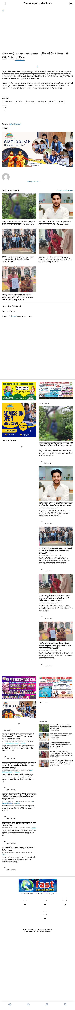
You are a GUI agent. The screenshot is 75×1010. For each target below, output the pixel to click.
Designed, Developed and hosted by (34, 931)
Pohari (16, 743)
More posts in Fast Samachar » (65, 190)
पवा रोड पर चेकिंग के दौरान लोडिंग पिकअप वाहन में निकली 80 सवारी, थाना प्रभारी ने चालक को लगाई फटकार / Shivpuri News (18, 736)
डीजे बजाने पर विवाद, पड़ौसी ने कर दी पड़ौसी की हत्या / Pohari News (19, 824)
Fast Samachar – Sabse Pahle (37, 3)
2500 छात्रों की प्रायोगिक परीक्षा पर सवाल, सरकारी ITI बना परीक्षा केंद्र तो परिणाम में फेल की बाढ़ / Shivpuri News (55, 550)
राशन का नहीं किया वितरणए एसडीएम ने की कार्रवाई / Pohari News (18, 848)
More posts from (31, 181)
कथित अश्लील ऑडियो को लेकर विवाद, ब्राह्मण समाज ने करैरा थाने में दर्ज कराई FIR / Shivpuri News (56, 504)
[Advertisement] (37, 349)
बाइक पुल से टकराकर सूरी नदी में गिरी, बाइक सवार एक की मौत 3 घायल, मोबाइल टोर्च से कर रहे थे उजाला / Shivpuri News (19, 796)
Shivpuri (23, 743)
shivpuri (5, 128)
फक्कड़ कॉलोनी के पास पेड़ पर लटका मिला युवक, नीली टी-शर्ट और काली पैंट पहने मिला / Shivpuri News (56, 444)
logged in (14, 316)
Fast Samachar (20, 60)
